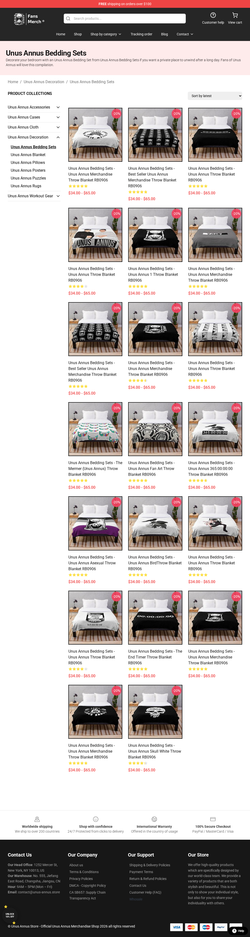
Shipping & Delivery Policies (149, 865)
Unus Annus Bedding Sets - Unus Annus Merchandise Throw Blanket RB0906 (91, 174)
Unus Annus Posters (28, 170)
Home (13, 82)
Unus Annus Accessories (29, 107)
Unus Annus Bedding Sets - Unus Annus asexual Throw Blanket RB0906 (92, 563)
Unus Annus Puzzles (28, 178)
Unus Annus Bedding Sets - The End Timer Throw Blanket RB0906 (155, 657)
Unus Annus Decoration (44, 82)
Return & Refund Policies (148, 879)
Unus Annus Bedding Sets (92, 82)
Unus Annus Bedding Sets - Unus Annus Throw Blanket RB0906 (211, 174)
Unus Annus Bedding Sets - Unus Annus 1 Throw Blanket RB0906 (153, 274)
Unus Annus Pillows (28, 162)
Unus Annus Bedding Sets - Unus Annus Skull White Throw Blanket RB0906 (154, 751)
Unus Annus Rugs (26, 186)
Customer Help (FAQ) (145, 892)
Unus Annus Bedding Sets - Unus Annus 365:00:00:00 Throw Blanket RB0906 (211, 468)
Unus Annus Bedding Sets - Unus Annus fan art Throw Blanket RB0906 (151, 468)
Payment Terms (141, 872)
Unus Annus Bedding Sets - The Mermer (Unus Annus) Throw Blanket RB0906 (95, 468)
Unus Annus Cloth (23, 127)
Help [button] (241, 931)
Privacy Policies (81, 879)
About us (76, 865)
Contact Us (137, 885)
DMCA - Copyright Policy (87, 885)
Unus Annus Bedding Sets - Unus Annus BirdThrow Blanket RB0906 (155, 563)
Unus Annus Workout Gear (30, 196)
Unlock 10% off (10, 915)
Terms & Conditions (84, 872)
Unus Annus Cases (24, 117)
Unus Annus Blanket (28, 154)
